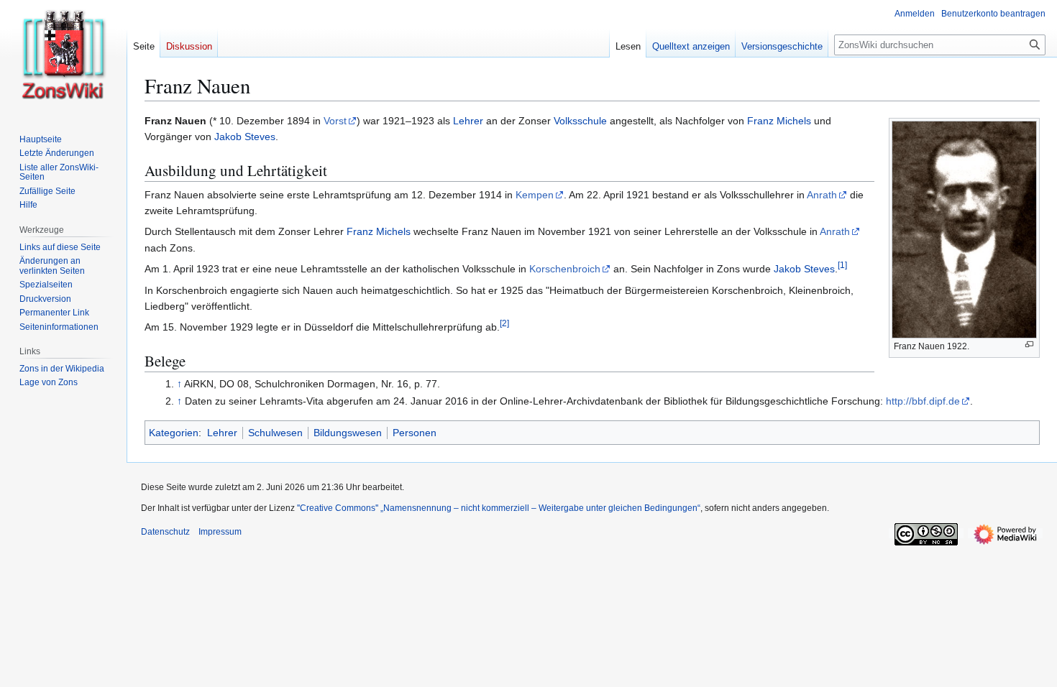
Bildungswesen (348, 432)
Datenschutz (165, 532)
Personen (414, 432)
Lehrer (468, 120)
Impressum (220, 532)
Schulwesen (275, 432)
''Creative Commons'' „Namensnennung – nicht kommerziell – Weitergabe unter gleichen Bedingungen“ (498, 508)
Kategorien (173, 432)
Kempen (535, 194)
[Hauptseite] (63, 57)
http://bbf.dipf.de (923, 401)
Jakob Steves (244, 136)
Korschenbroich (564, 269)
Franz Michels (779, 120)
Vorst (335, 120)
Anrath (822, 194)
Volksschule (580, 120)
